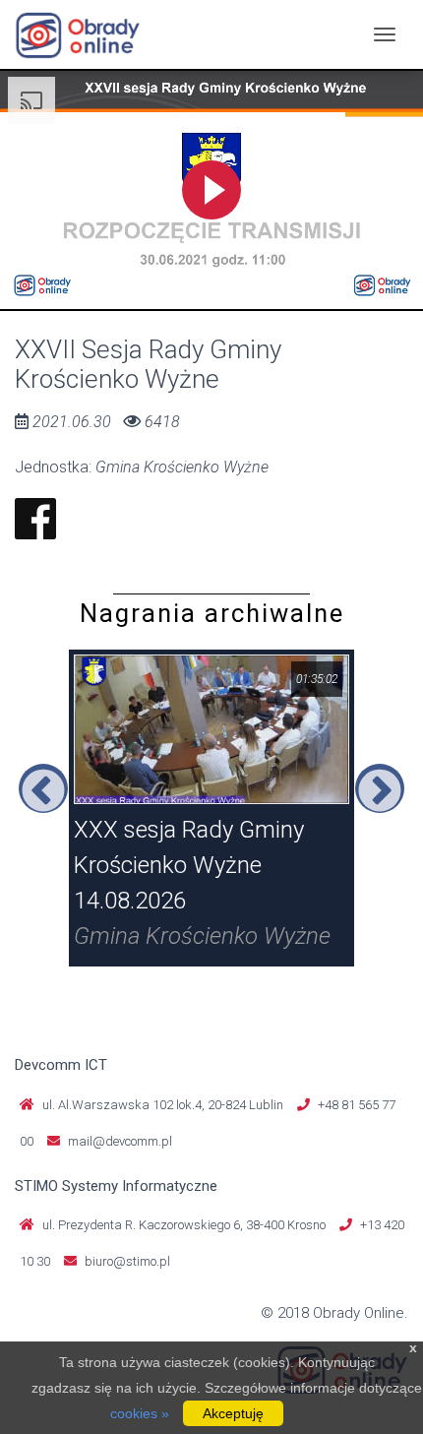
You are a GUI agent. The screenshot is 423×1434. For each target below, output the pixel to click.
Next (379, 788)
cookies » (139, 1413)
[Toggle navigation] (384, 34)
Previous (43, 788)
